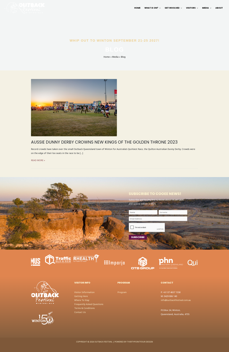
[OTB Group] (143, 262)
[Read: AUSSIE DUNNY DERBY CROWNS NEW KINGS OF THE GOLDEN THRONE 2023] (74, 107)
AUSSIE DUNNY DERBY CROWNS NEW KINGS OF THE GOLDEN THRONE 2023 (104, 142)
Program (122, 292)
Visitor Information (84, 292)
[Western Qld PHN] (171, 262)
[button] (159, 7)
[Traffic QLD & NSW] (58, 259)
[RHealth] (86, 258)
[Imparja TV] (115, 262)
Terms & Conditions (84, 308)
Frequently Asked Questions (88, 304)
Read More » (38, 160)
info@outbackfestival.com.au (176, 300)
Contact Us (80, 312)
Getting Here (81, 296)
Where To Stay (81, 300)
